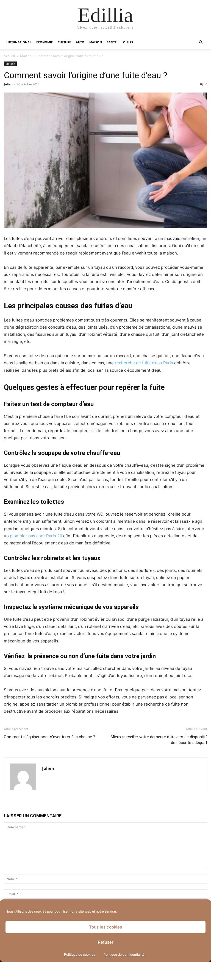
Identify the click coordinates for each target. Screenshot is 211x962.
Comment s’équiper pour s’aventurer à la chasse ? (49, 736)
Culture (64, 42)
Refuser (105, 942)
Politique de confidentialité (124, 954)
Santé (111, 42)
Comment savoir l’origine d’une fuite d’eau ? (85, 75)
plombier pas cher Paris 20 (36, 535)
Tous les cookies (105, 927)
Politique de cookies (79, 954)
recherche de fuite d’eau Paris (144, 362)
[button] (200, 42)
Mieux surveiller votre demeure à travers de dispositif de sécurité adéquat (159, 739)
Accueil (9, 56)
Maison (95, 42)
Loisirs (127, 42)
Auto (80, 42)
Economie (44, 42)
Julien (8, 84)
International (18, 42)
